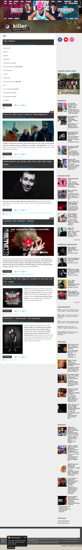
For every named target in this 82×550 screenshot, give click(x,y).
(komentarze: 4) (30, 167)
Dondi (6, 313)
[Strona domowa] (16, 28)
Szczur (17, 157)
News (16, 116)
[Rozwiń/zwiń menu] (78, 28)
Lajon (42, 213)
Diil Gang (18, 274)
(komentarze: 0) (32, 44)
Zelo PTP (16, 313)
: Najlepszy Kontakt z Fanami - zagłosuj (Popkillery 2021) (68, 327)
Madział (34, 213)
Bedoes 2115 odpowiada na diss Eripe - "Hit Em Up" (74, 161)
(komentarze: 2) (31, 117)
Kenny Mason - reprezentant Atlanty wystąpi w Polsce (73, 249)
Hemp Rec (22, 274)
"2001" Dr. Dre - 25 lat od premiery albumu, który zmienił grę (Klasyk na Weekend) (74, 407)
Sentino (21, 213)
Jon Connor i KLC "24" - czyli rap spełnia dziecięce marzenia (73, 346)
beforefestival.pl (63, 523)
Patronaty (31, 223)
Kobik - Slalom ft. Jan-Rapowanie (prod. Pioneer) (73, 203)
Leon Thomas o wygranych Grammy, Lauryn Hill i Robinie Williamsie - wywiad (73, 482)
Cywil (6, 274)
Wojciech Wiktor (23, 117)
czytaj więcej (11, 547)
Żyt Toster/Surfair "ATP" (73, 179)
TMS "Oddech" (9, 41)
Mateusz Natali (23, 167)
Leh (15, 213)
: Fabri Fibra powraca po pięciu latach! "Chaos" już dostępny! (68, 333)
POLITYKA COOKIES (33, 543)
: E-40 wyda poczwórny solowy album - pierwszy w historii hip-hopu (68, 316)
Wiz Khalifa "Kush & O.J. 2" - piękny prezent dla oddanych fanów (73, 376)
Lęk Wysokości (11, 274)
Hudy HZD (12, 157)
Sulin (27, 213)
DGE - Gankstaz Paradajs (72, 191)
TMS (6, 108)
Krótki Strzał (21, 166)
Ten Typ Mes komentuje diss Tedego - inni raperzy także (72, 105)
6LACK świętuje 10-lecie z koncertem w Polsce (74, 260)
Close (25, 537)
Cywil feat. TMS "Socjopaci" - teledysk (18, 221)
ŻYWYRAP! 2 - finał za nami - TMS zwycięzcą (21, 318)
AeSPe (38, 213)
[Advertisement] (70, 57)
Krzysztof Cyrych (23, 224)
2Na (10, 214)
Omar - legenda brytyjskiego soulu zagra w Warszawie (74, 293)
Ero (9, 157)
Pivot (17, 213)
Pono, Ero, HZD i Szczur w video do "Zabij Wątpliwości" (25, 114)
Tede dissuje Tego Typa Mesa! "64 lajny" (73, 148)
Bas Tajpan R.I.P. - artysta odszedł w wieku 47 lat (73, 133)
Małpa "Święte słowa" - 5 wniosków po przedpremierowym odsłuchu (74, 362)
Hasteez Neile (49, 213)
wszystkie (77, 240)
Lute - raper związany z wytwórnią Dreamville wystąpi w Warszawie (73, 283)
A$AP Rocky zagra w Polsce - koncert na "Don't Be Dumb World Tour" (74, 271)
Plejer (4, 214)
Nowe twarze (27, 166)
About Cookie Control (9, 537)
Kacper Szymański (24, 44)
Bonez (30, 213)
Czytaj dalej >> (7, 104)
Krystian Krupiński (24, 285)
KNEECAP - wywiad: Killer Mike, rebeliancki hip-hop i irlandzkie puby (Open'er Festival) (73, 431)
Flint (12, 213)
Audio (9, 166)
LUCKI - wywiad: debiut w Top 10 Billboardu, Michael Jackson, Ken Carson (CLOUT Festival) (73, 449)
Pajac (7, 214)
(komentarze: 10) (32, 321)
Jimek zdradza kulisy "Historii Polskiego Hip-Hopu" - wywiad (72, 215)
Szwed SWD (28, 274)
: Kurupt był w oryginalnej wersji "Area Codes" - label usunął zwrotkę (68, 310)
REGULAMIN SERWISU (6, 543)
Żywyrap (7, 359)
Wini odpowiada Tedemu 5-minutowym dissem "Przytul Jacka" (73, 119)
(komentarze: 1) (31, 224)
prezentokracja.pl (64, 521)
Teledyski (20, 116)
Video (24, 116)
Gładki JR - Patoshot (71, 228)
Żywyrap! (12, 359)
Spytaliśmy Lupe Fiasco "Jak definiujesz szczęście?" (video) (74, 466)
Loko (24, 213)
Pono (6, 157)
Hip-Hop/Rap (11, 116)
